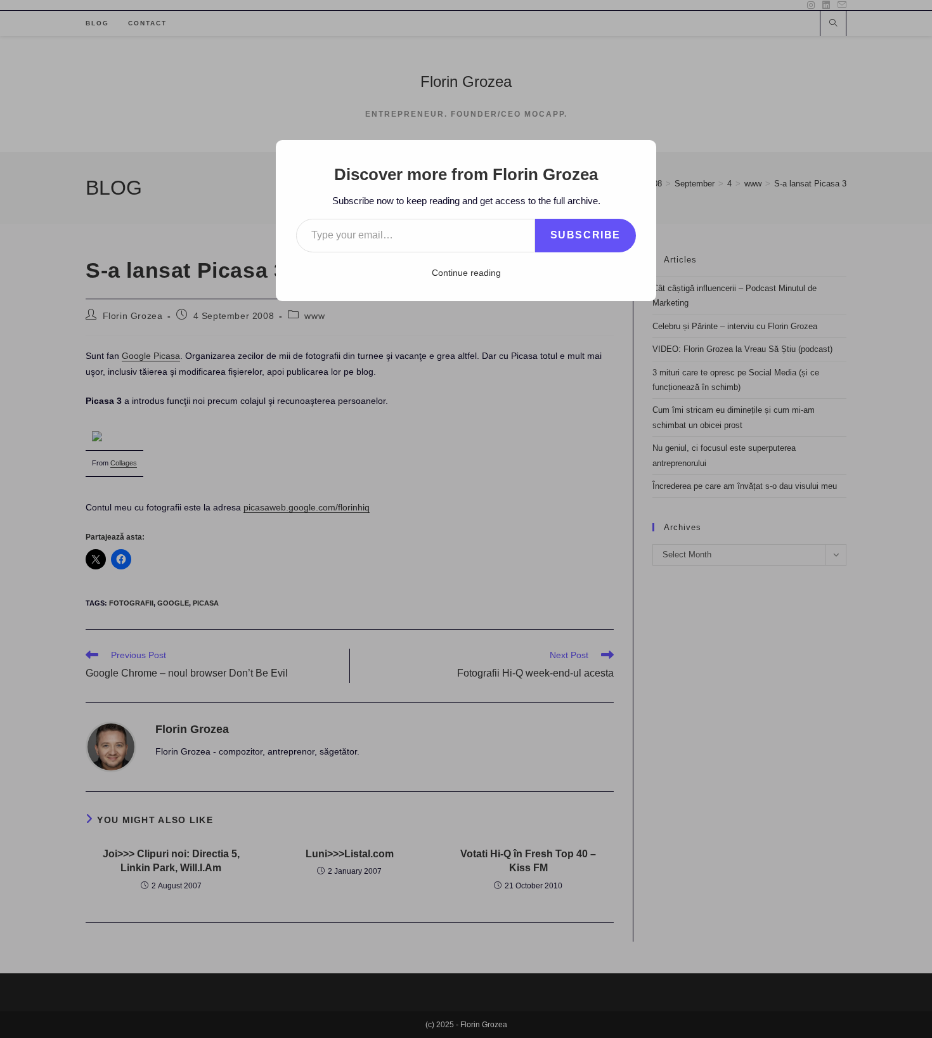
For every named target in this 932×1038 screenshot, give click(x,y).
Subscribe (585, 235)
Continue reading (466, 273)
